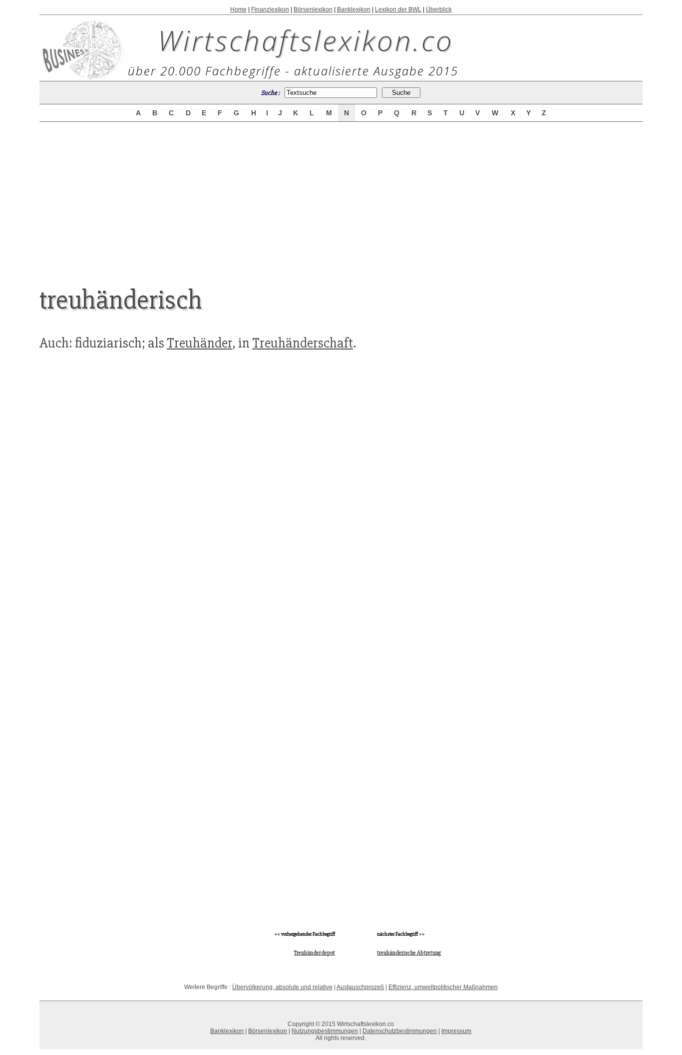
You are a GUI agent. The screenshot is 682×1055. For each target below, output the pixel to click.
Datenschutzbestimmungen (399, 1031)
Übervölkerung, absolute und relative (282, 987)
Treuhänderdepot (314, 953)
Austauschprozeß (360, 987)
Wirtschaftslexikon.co (306, 40)
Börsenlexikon (313, 9)
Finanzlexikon (270, 9)
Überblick (439, 9)
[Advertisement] (341, 196)
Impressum (456, 1031)
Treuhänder (199, 343)
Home (238, 9)
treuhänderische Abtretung (409, 953)
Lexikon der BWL (398, 9)
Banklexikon (353, 9)
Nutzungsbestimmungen (325, 1031)
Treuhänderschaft (302, 343)
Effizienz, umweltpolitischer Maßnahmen (443, 987)
